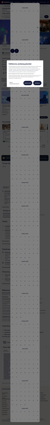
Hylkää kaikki (28, 83)
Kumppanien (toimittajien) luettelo (15, 78)
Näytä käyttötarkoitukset (14, 83)
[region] (25, 73)
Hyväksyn (37, 83)
